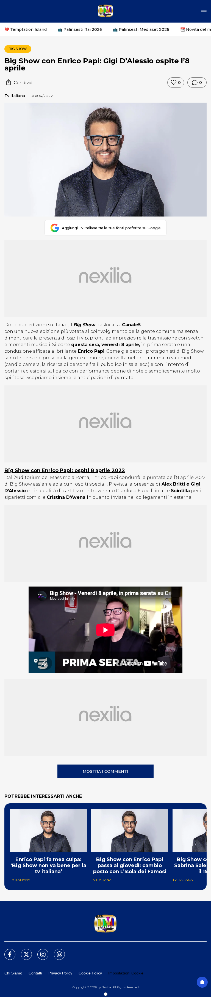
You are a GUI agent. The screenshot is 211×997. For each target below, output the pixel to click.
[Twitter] (23, 951)
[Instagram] (39, 951)
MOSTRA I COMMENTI (105, 771)
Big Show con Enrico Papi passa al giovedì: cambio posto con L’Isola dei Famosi (129, 865)
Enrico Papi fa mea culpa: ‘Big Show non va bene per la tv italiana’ (48, 865)
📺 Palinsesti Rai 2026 (80, 29)
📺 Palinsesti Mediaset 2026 (141, 29)
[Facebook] (6, 951)
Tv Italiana (14, 95)
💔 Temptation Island (25, 29)
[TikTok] (56, 951)
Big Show (18, 49)
